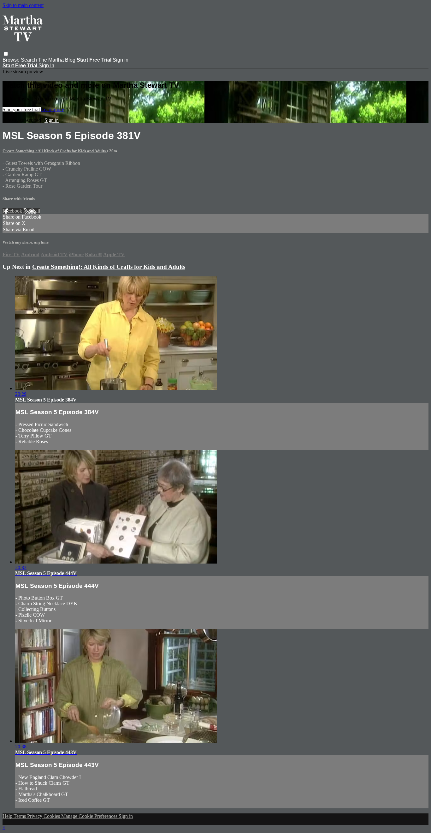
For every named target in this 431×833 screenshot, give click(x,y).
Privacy (35, 816)
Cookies (52, 816)
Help (8, 816)
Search (29, 60)
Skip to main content (23, 5)
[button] (6, 54)
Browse (12, 60)
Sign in (120, 60)
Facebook (13, 211)
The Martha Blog (56, 60)
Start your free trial (22, 109)
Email (34, 211)
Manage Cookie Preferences (90, 816)
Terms (20, 816)
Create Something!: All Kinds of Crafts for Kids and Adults (55, 150)
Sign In (46, 65)
